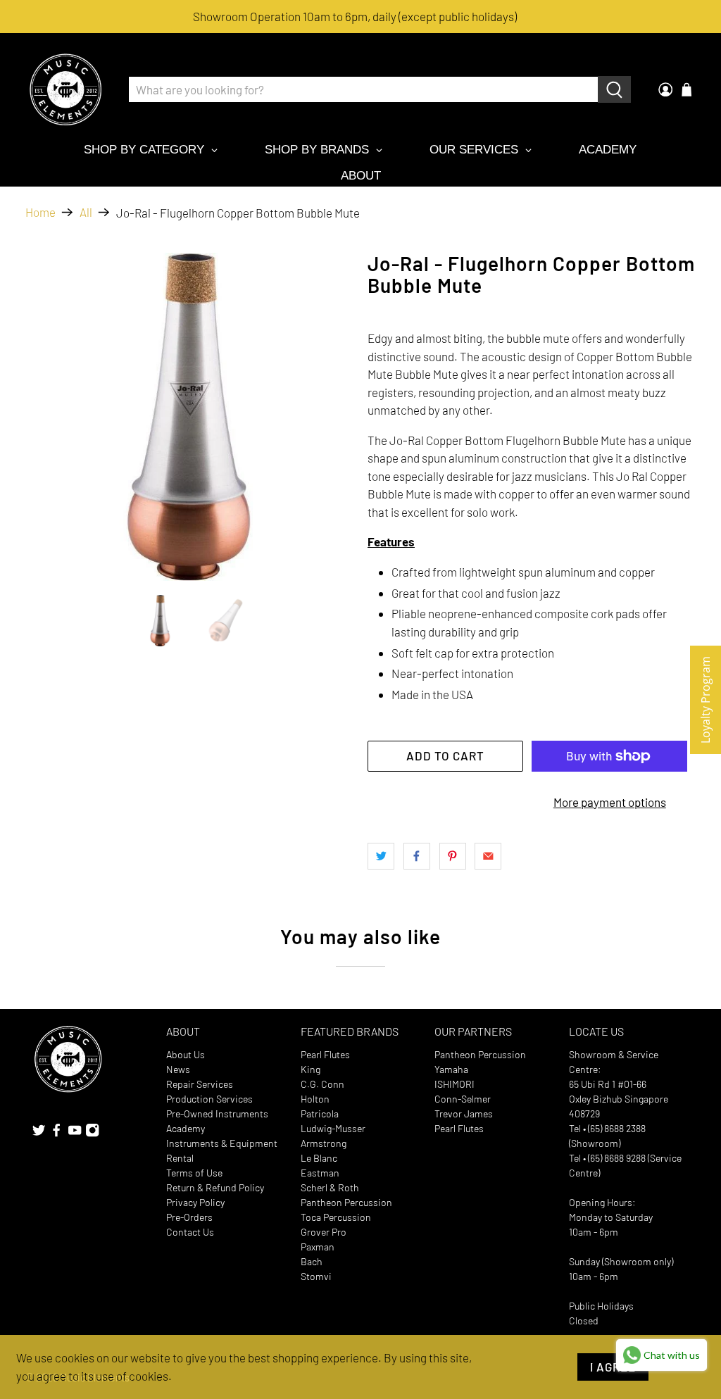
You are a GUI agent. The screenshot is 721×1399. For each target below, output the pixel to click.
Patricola (320, 1113)
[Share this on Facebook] (416, 856)
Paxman (317, 1247)
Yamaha (451, 1069)
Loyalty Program (705, 700)
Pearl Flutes (325, 1054)
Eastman (320, 1173)
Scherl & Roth (330, 1187)
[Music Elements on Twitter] (39, 1134)
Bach (311, 1261)
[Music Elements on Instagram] (92, 1134)
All (86, 212)
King (310, 1069)
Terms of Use (194, 1173)
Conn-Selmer (462, 1099)
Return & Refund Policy (215, 1187)
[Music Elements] (65, 89)
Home (40, 212)
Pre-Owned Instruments (217, 1113)
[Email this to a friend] (488, 856)
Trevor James (463, 1113)
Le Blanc (319, 1158)
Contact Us (190, 1232)
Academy (185, 1128)
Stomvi (316, 1276)
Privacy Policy (195, 1202)
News (178, 1069)
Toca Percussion (336, 1217)
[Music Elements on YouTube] (75, 1134)
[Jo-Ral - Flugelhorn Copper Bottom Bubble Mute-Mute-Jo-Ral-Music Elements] (189, 417)
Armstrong (323, 1143)
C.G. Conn (322, 1084)
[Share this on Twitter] (381, 856)
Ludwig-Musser (333, 1128)
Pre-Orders (189, 1217)
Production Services (209, 1099)
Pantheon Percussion (346, 1202)
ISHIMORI (454, 1084)
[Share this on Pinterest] (452, 856)
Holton (315, 1099)
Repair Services (199, 1084)
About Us (185, 1054)
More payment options (609, 802)
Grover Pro (323, 1232)
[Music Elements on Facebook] (56, 1134)
